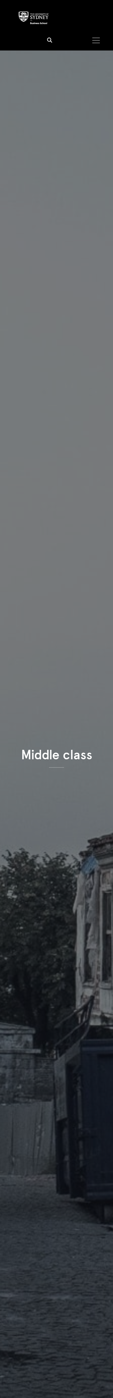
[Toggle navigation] (96, 40)
